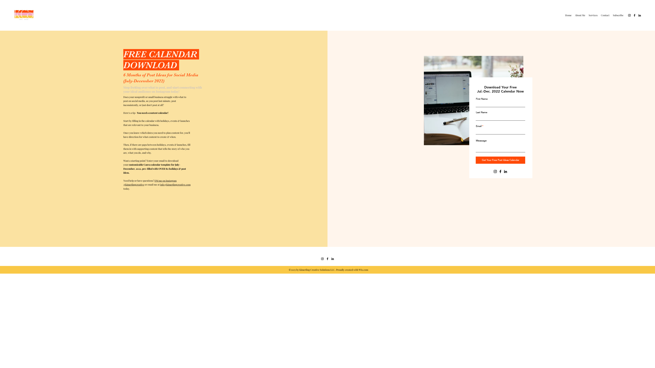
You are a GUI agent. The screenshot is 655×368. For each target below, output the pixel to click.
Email (479, 126)
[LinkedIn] (639, 15)
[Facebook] (634, 15)
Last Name (481, 112)
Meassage (481, 140)
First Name (482, 99)
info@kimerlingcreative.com (175, 184)
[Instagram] (629, 15)
